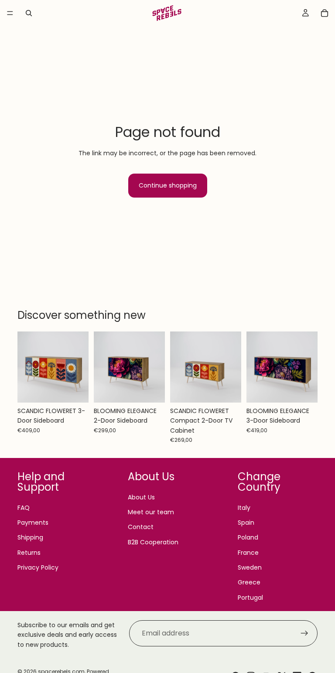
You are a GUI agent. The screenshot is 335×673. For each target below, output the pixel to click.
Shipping (30, 537)
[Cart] (324, 13)
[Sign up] (304, 633)
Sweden (250, 567)
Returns (29, 552)
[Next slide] (79, 366)
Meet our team (151, 512)
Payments (32, 522)
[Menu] (10, 13)
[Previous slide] (27, 366)
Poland (248, 537)
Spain (246, 522)
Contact (141, 527)
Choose (82, 389)
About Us (141, 497)
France (248, 552)
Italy (244, 507)
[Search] (28, 13)
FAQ (23, 507)
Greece (249, 582)
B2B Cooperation (153, 542)
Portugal (250, 597)
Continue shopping (168, 185)
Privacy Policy (37, 567)
